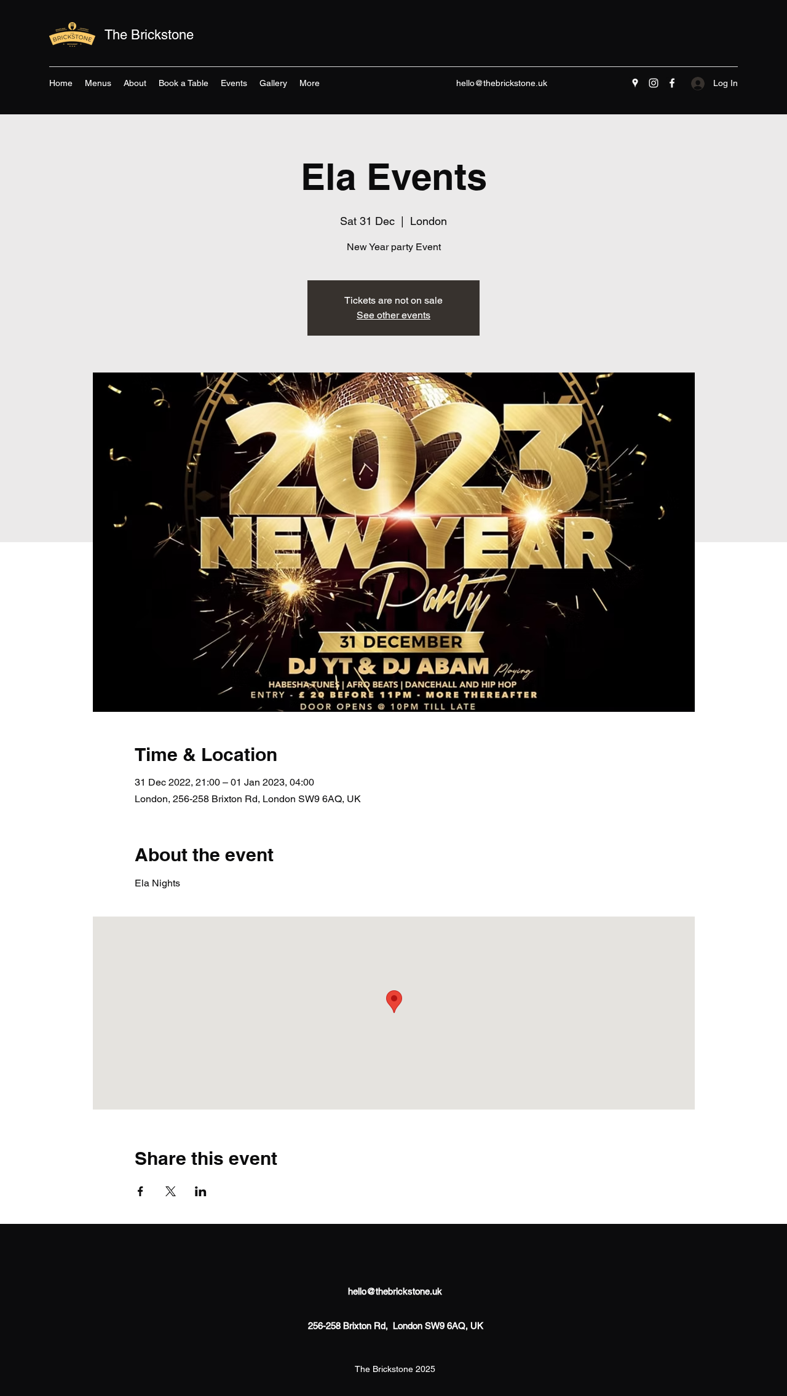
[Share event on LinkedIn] (201, 1191)
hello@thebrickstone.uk (501, 83)
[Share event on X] (170, 1191)
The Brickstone (149, 34)
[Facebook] (672, 83)
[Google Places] (635, 83)
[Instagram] (653, 83)
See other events (393, 315)
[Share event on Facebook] (140, 1191)
